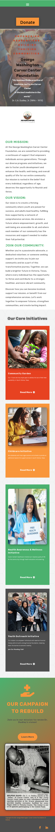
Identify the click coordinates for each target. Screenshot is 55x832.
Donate (27, 22)
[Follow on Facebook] (40, 827)
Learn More (27, 737)
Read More (26, 392)
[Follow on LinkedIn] (47, 827)
